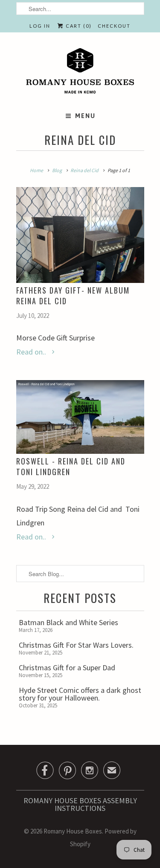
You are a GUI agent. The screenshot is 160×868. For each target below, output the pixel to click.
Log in (39, 26)
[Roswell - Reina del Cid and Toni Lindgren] (80, 417)
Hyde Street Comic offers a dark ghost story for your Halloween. (80, 694)
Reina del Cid (80, 139)
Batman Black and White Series (68, 622)
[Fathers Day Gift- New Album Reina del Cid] (80, 235)
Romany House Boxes (73, 831)
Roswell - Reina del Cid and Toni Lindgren (70, 466)
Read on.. (32, 352)
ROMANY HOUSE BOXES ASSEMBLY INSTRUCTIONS (80, 804)
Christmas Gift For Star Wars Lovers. (76, 645)
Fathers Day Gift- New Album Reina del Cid (73, 295)
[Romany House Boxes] (80, 72)
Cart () (78, 26)
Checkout (114, 26)
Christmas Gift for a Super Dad (67, 667)
